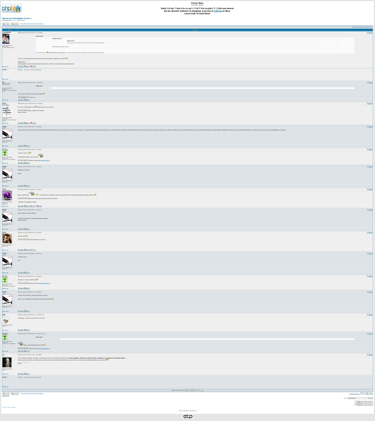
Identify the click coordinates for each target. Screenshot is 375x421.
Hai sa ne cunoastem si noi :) (16, 18)
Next (24, 20)
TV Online (4, 407)
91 (21, 20)
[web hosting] (188, 419)
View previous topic (357, 27)
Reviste (9, 407)
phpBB (184, 410)
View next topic (368, 27)
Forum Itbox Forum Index (27, 23)
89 (17, 20)
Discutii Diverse (39, 23)
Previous (9, 20)
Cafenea (218, 11)
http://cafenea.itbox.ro (44, 160)
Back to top (5, 66)
